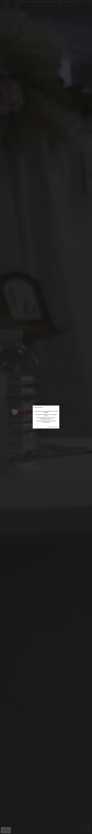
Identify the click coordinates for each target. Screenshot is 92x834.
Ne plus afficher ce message (52, 427)
